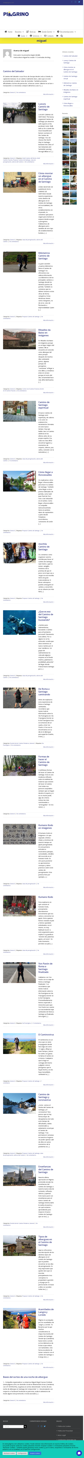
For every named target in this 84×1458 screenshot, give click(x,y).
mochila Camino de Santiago (43, 546)
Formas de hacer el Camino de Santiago (43, 760)
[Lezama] (65, 179)
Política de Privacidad (65, 1431)
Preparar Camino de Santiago (21, 160)
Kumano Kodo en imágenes (45, 826)
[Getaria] (73, 134)
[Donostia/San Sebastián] (65, 127)
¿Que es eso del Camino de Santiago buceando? (45, 615)
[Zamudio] (73, 179)
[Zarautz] (65, 134)
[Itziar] (73, 142)
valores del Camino (17, 162)
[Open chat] (79, 1453)
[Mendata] (65, 164)
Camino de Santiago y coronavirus (44, 1097)
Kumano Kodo (45, 897)
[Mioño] (73, 201)
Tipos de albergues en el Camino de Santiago (45, 1240)
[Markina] (65, 157)
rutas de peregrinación (29, 240)
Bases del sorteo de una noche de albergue (25, 1377)
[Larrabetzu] (73, 171)
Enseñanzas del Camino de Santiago (45, 1169)
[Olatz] (73, 149)
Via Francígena (26, 1023)
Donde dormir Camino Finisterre (19, 743)
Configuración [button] (22, 1453)
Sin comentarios (21, 92)
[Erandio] (73, 186)
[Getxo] (65, 194)
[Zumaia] (65, 142)
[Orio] (73, 127)
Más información (48, 94)
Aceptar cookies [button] (35, 1453)
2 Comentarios (36, 1023)
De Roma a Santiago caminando (44, 691)
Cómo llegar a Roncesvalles (45, 473)
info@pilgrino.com (8, 2)
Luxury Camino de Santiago (43, 106)
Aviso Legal (62, 1435)
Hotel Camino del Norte (29, 158)
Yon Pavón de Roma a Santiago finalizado (45, 967)
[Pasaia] (73, 120)
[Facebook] (38, 1426)
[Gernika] (73, 164)
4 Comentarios (13, 461)
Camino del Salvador (13, 71)
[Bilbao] (65, 186)
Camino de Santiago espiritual (43, 405)
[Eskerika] (65, 171)
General (12, 92)
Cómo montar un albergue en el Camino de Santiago (45, 177)
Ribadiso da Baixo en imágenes (44, 332)
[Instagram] (41, 1426)
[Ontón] (65, 201)
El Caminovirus (46, 1034)
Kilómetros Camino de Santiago (44, 256)
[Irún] (65, 120)
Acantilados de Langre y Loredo (46, 1312)
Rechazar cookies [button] (9, 1453)
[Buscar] (62, 36)
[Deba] (65, 149)
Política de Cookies (64, 1426)
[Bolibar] (73, 157)
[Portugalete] (73, 194)
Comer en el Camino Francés (30, 389)
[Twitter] (44, 1426)
